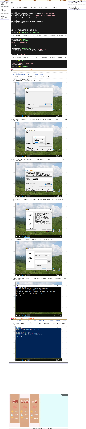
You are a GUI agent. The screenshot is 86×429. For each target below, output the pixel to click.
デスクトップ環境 (4, 17)
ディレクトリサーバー (4, 11)
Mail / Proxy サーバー (4, 16)
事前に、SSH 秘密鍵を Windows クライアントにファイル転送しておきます (28, 74)
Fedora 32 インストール (5, 3)
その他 (2, 18)
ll (19, 26)
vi (18, 60)
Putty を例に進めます (17, 73)
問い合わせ (49, 0)
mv (19, 32)
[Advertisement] (38, 379)
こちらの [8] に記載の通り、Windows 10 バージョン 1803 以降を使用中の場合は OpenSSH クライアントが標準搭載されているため (39, 320)
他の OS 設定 (21, 0)
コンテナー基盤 (3, 10)
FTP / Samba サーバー (5, 15)
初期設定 (2, 4)
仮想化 (2, 9)
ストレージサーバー (4, 8)
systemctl (20, 66)
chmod (21, 40)
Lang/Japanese (63, 0)
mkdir (21, 39)
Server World (7, 0)
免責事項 (34, 0)
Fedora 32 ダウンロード (5, 2)
